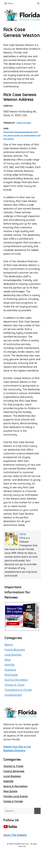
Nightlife (9, 664)
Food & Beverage (15, 649)
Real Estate (11, 674)
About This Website (15, 835)
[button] (38, 3)
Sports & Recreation (16, 679)
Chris (22, 534)
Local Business (13, 654)
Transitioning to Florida (18, 689)
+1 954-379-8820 (23, 123)
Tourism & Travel (14, 684)
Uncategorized (13, 694)
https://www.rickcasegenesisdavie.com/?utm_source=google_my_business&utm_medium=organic (22, 135)
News (8, 659)
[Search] (37, 811)
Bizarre (9, 644)
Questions (10, 669)
